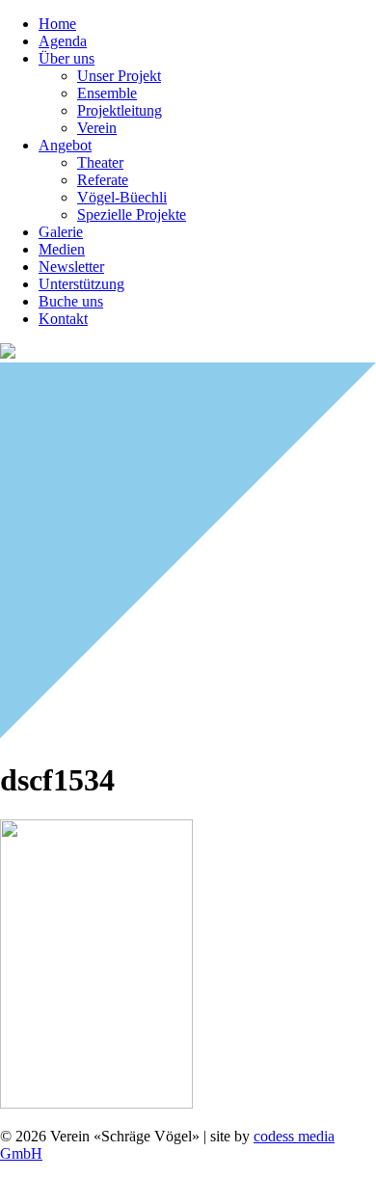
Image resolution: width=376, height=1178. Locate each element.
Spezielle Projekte (131, 214)
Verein (97, 128)
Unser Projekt (119, 75)
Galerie (61, 232)
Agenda (63, 41)
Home (57, 23)
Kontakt (63, 318)
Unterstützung (81, 284)
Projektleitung (119, 110)
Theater (100, 162)
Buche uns (71, 301)
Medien (62, 249)
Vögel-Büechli (122, 197)
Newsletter (71, 266)
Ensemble (107, 93)
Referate (102, 180)
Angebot (65, 145)
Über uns (66, 58)
